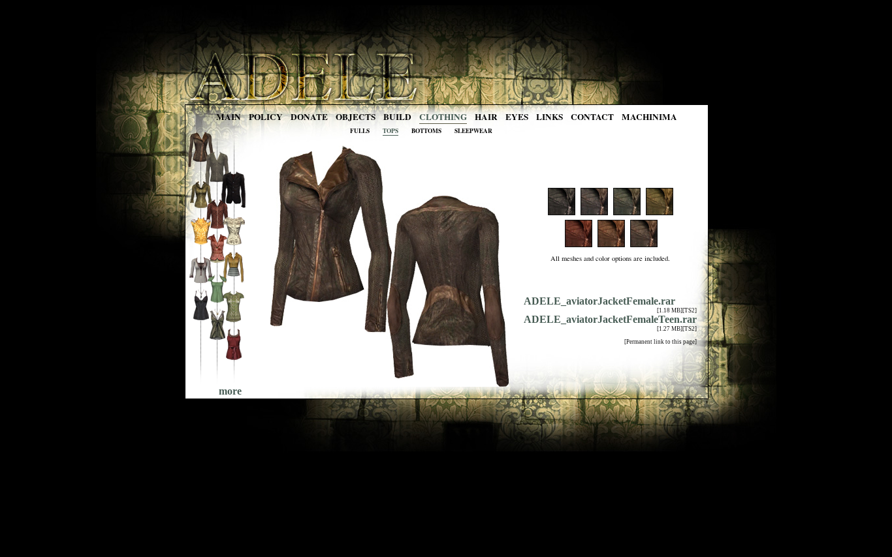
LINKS (549, 116)
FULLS (360, 131)
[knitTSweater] (233, 320)
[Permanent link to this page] (660, 342)
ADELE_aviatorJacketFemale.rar (599, 301)
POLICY (266, 116)
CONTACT (592, 116)
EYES (516, 116)
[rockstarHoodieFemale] (201, 205)
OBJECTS (355, 116)
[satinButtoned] (233, 244)
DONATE (309, 116)
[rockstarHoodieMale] (217, 225)
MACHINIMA (649, 116)
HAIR (486, 116)
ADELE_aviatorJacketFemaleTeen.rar (610, 319)
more (230, 391)
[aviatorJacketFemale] (201, 167)
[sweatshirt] (201, 281)
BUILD (397, 116)
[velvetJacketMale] (233, 207)
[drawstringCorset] (201, 319)
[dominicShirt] (217, 187)
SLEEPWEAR (473, 131)
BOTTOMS (426, 131)
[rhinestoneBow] (233, 358)
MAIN (228, 116)
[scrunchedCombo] (217, 301)
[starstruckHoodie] (233, 282)
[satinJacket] (217, 263)
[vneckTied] (217, 338)
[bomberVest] (201, 243)
